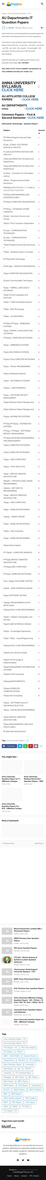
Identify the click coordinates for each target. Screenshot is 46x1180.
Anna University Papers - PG (14, 1043)
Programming (9, 1060)
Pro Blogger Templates (27, 1170)
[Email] (36, 746)
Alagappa (7, 1077)
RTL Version (34, 1176)
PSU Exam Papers (28, 1047)
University (7, 1073)
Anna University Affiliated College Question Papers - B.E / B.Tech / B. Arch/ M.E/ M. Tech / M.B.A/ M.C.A (28, 1000)
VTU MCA (26, 1107)
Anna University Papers (12, 1064)
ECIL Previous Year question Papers (29, 988)
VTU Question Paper (23, 1073)
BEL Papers (32, 1077)
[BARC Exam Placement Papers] (7, 981)
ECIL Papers (23, 1086)
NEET (6, 1102)
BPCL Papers (23, 1081)
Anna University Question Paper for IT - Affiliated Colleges (11, 779)
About (16, 1176)
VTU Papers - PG (10, 1111)
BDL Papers (19, 1077)
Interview (21, 1060)
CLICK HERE (12, 90)
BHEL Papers (9, 1081)
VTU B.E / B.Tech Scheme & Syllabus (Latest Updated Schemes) (25, 959)
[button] (3, 4)
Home (4, 13)
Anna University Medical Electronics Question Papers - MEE (33, 779)
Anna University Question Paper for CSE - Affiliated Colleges (29, 1020)
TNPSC (15, 1107)
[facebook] (18, 1160)
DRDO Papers (9, 1086)
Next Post (38, 843)
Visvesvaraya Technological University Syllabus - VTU (26, 970)
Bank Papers (8, 1069)
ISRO (5, 1094)
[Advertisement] (19, 885)
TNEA (6, 1107)
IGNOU (20, 1052)
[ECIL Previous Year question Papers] (7, 990)
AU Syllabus (8, 1052)
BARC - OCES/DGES (12, 1056)
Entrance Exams (30, 1056)
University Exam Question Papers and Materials (28, 1011)
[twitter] (23, 1160)
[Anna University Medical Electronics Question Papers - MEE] (34, 767)
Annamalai (30, 1064)
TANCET (28, 1069)
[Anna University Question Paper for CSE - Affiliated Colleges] (7, 1022)
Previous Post (9, 843)
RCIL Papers (17, 1102)
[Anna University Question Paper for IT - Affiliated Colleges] (12, 767)
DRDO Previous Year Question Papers (26, 939)
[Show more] (41, 746)
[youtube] (28, 1160)
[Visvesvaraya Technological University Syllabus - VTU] (7, 971)
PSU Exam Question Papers (25, 948)
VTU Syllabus (34, 1060)
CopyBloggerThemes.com (23, 1172)
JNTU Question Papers (12, 1098)
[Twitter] (20, 746)
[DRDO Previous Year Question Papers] (7, 940)
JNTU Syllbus (30, 1098)
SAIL (19, 1069)
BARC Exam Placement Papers (27, 979)
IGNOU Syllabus (35, 1090)
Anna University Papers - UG (19, 13)
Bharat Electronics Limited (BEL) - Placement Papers (28, 930)
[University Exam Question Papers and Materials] (7, 1012)
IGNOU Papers (19, 1090)
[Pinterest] (30, 746)
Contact (24, 1176)
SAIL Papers (30, 1102)
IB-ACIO (7, 1090)
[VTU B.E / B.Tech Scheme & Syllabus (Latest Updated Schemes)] (7, 959)
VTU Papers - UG (10, 1047)
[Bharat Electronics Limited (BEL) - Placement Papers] (7, 931)
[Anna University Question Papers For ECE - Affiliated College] (12, 795)
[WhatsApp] (25, 746)
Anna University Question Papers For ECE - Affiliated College (12, 806)
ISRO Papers (16, 1094)
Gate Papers (36, 1086)
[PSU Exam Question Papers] (7, 950)
